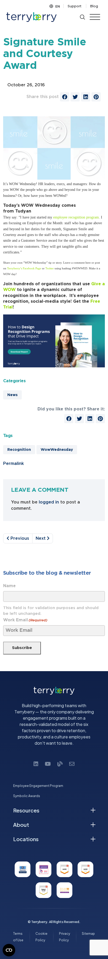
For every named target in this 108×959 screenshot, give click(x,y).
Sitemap (88, 934)
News (12, 395)
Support (75, 6)
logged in (49, 502)
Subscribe (22, 648)
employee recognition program (76, 217)
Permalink (13, 464)
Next (41, 538)
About (21, 824)
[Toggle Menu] (95, 17)
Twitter (49, 268)
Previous (19, 538)
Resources (26, 810)
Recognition (19, 450)
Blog (94, 6)
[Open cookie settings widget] (9, 950)
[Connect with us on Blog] (60, 763)
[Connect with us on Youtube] (48, 763)
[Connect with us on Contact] (71, 763)
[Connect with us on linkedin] (36, 763)
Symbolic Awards (26, 796)
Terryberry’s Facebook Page (24, 268)
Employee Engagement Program (38, 786)
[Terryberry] (31, 17)
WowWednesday (57, 450)
